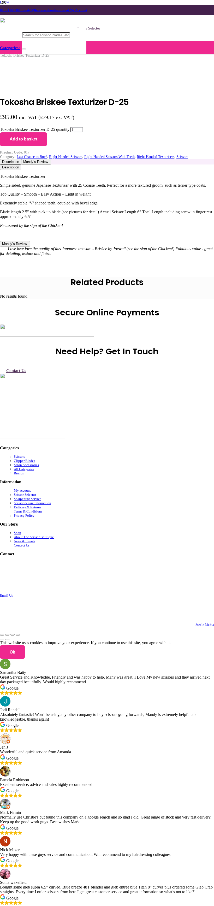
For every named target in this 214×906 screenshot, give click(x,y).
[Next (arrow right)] (7, 639)
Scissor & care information (32, 503)
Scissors (182, 157)
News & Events (24, 541)
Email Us (6, 595)
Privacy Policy (24, 515)
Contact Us (21, 545)
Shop (17, 533)
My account (22, 490)
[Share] (12, 635)
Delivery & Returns (27, 507)
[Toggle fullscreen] (7, 635)
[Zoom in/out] (2, 635)
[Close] (24, 49)
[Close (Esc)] (18, 635)
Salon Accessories (26, 465)
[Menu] (11, 47)
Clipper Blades (24, 461)
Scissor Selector (25, 495)
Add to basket (23, 139)
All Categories (24, 469)
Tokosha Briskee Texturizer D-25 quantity (34, 129)
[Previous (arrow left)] (2, 639)
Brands (19, 473)
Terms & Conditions (28, 511)
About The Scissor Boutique (34, 537)
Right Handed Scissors (65, 157)
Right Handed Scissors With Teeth (109, 157)
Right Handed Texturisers (155, 157)
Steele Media (204, 625)
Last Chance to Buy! (32, 157)
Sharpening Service (27, 499)
